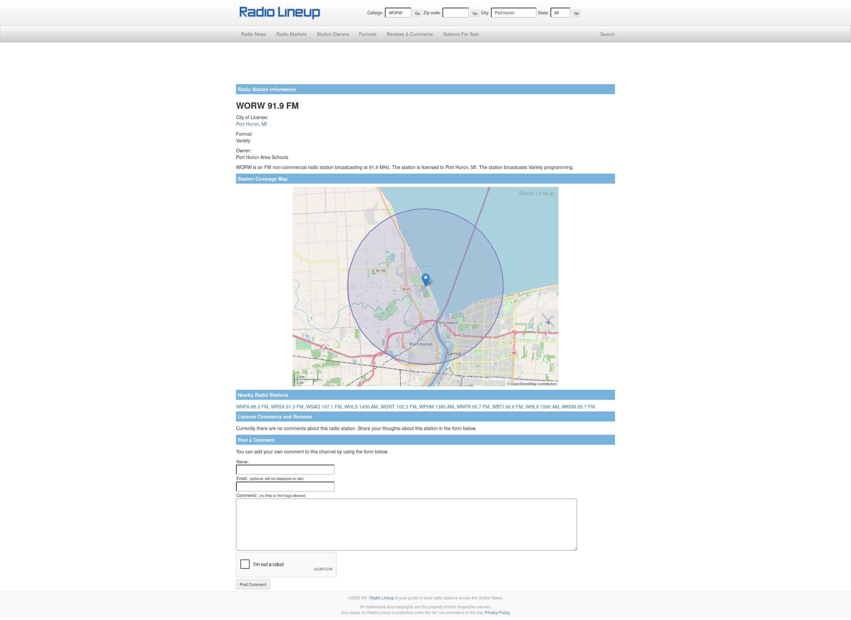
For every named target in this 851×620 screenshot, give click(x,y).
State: (543, 13)
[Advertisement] (425, 66)
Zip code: (432, 13)
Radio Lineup (382, 597)
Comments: (271, 495)
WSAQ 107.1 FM (324, 406)
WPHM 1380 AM (436, 406)
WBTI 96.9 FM (507, 406)
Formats (368, 34)
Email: (270, 478)
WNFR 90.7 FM (473, 406)
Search (607, 34)
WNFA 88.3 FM (252, 406)
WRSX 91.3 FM (287, 406)
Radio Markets (291, 34)
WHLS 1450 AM (361, 406)
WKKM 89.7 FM (578, 406)
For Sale (461, 34)
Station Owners (333, 34)
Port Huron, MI (251, 123)
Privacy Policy (497, 612)
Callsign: (375, 13)
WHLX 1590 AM (542, 406)
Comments (410, 34)
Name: (242, 462)
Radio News (253, 34)
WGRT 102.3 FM (399, 406)
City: (485, 13)
